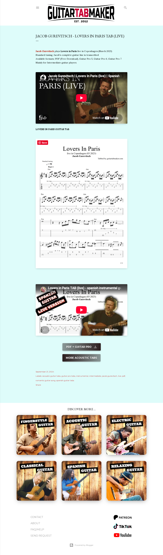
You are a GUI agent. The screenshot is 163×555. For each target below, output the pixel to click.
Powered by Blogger (84, 545)
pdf (123, 376)
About (35, 523)
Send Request (41, 535)
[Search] (125, 7)
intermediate (95, 376)
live (119, 376)
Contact (37, 517)
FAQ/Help (37, 529)
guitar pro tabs (68, 376)
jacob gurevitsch (109, 376)
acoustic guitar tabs (51, 376)
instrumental (82, 376)
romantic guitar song (45, 380)
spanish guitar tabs (65, 380)
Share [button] (38, 385)
